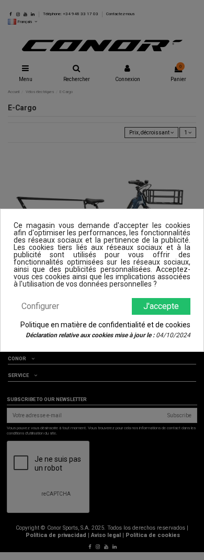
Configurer (40, 306)
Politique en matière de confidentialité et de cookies (105, 324)
